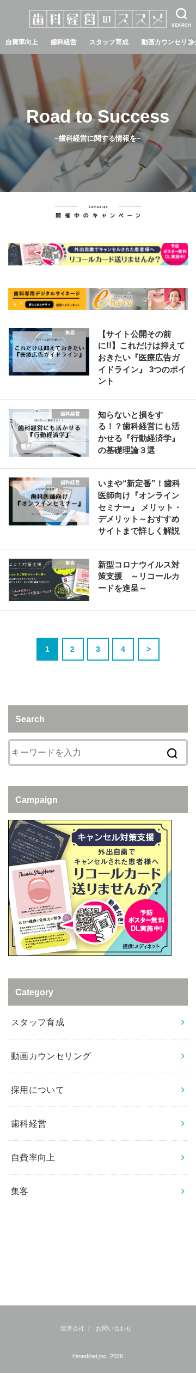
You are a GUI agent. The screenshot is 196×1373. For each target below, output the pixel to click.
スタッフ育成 (108, 42)
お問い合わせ (114, 1328)
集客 (20, 1191)
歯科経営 (64, 42)
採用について (37, 1089)
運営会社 (72, 1328)
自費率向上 (21, 42)
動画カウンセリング (51, 1056)
